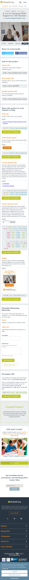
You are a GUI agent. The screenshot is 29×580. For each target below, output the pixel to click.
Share (25, 43)
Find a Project (14, 463)
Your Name (5, 335)
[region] (14, 571)
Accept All (14, 571)
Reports (11, 43)
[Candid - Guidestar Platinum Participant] (8, 560)
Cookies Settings (14, 578)
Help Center (14, 513)
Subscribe (14, 489)
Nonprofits (14, 6)
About (10, 6)
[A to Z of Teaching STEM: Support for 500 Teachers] (9, 279)
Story (4, 43)
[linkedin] (21, 518)
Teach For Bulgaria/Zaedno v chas (15, 18)
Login (25, 2)
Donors (4, 526)
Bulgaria (13, 11)
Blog (25, 6)
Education (7, 11)
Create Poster (8, 360)
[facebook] (7, 518)
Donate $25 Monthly (8, 186)
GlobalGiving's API (19, 379)
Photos (18, 43)
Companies (20, 6)
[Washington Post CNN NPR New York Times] (14, 554)
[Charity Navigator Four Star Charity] (4, 560)
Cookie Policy (5, 568)
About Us (5, 542)
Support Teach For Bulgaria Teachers (14, 456)
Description (5, 343)
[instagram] (14, 518)
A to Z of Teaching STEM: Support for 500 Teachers (9, 272)
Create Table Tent (9, 365)
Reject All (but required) (14, 575)
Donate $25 (6, 183)
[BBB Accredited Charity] (14, 559)
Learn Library (6, 547)
